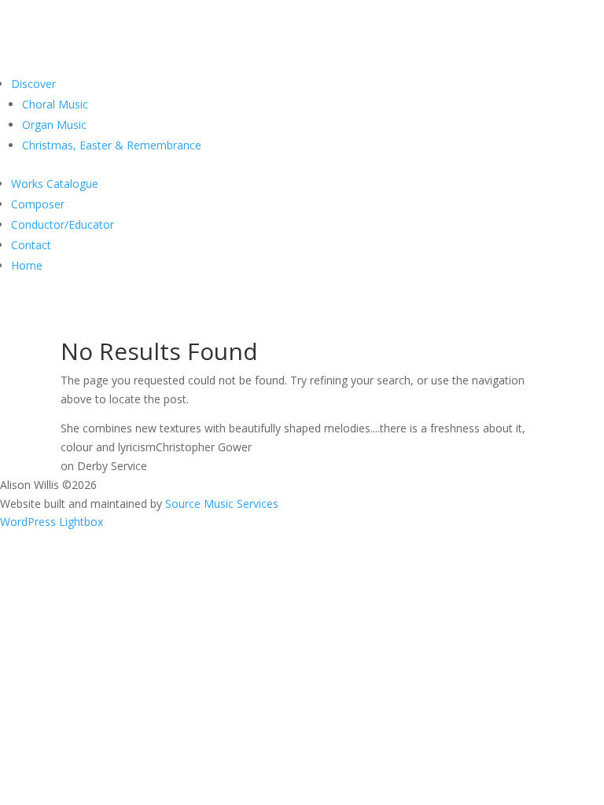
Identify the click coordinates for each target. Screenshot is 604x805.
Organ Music (54, 124)
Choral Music (55, 104)
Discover (33, 83)
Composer (37, 204)
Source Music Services (221, 503)
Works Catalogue (54, 183)
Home (26, 265)
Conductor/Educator (62, 224)
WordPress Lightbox (51, 521)
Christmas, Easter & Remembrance (111, 145)
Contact (31, 244)
